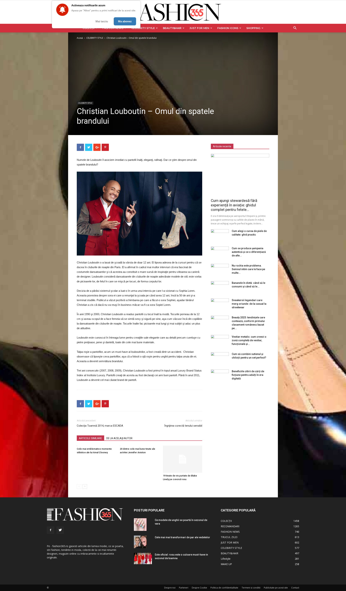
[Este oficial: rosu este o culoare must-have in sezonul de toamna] (143, 558)
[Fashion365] (173, 12)
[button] (294, 28)
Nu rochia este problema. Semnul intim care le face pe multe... (248, 269)
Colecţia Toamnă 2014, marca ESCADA (100, 425)
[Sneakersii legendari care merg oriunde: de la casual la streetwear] (220, 304)
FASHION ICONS (227, 28)
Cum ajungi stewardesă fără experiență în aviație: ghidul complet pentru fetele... (234, 205)
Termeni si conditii (251, 587)
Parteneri (183, 587)
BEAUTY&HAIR (172, 28)
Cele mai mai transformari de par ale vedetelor (182, 537)
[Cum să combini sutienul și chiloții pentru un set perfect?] (220, 358)
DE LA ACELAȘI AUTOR (119, 438)
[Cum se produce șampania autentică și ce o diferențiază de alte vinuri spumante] (220, 253)
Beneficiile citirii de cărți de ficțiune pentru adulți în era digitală (248, 375)
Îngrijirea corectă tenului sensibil (183, 425)
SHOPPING (253, 28)
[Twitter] (60, 530)
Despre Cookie (199, 587)
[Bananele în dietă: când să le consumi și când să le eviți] (220, 287)
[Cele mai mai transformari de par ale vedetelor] (140, 542)
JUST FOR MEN (199, 28)
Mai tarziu (102, 21)
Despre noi (170, 587)
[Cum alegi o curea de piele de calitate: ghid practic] (220, 235)
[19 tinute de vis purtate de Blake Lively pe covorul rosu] (182, 459)
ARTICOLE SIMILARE (90, 438)
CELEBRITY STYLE (143, 28)
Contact (295, 587)
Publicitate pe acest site (276, 587)
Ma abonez (125, 21)
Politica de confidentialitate (224, 587)
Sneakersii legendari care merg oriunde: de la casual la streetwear (249, 304)
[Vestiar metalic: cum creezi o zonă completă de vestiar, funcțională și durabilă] (220, 341)
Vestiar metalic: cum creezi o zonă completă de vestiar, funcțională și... (249, 340)
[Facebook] (50, 530)
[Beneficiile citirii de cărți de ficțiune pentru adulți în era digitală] (220, 376)
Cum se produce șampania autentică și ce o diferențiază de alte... (249, 252)
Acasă (80, 37)
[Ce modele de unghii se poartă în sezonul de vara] (140, 524)
